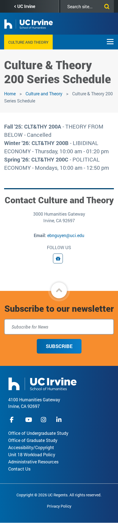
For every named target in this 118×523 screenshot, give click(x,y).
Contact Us (19, 469)
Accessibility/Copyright (31, 447)
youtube (28, 419)
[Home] (42, 383)
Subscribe (59, 346)
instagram (44, 419)
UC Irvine (26, 6)
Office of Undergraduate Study (38, 433)
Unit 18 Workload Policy (31, 454)
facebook (13, 419)
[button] (59, 290)
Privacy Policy (59, 506)
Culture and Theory (28, 42)
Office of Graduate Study (32, 440)
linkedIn (59, 419)
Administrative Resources (33, 461)
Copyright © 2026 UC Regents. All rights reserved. (59, 494)
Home (10, 93)
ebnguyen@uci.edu (65, 235)
